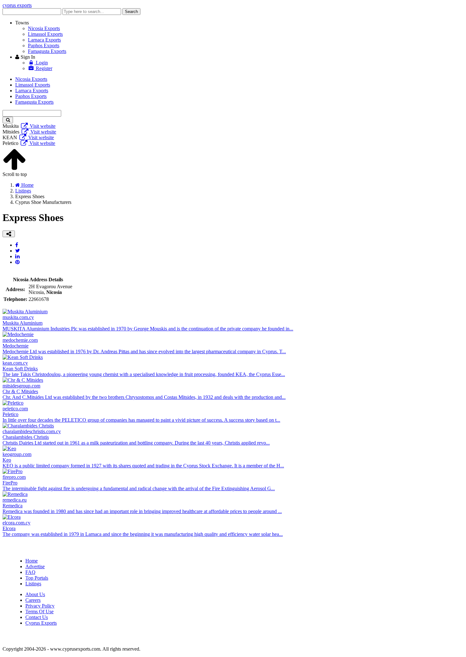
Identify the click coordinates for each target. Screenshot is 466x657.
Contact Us (36, 617)
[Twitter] (17, 250)
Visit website (42, 126)
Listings (33, 583)
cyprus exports (17, 5)
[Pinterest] (17, 262)
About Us (35, 594)
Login (41, 62)
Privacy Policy (40, 605)
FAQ (30, 572)
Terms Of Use (39, 611)
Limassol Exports (45, 34)
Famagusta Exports (47, 51)
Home (31, 560)
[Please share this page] (9, 234)
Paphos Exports (43, 45)
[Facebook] (16, 245)
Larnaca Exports (44, 39)
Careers (33, 600)
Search (131, 11)
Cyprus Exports (41, 623)
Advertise (35, 566)
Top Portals (36, 578)
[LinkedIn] (17, 256)
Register (43, 68)
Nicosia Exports (44, 28)
